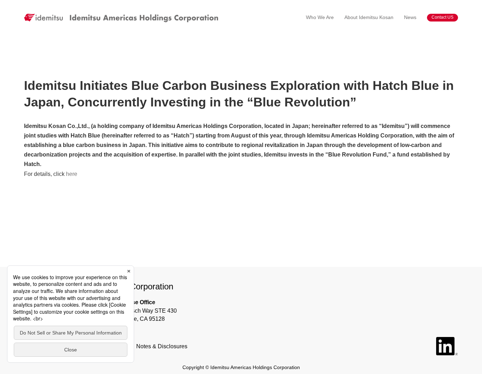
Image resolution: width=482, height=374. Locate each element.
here (71, 174)
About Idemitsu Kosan (368, 17)
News (410, 17)
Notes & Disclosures (161, 346)
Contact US (442, 17)
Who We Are (320, 17)
